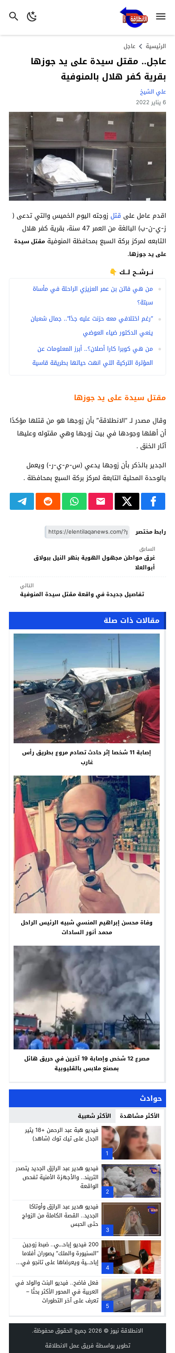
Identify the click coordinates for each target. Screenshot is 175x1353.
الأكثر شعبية (94, 1116)
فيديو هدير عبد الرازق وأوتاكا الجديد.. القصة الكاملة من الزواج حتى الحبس (60, 1215)
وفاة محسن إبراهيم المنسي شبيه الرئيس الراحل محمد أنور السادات (86, 927)
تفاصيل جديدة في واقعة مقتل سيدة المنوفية (82, 590)
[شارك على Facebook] (153, 501)
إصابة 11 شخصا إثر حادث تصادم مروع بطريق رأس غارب (86, 757)
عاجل (129, 46)
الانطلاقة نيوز (126, 1330)
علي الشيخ (153, 91)
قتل (115, 216)
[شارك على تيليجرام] (22, 501)
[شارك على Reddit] (48, 501)
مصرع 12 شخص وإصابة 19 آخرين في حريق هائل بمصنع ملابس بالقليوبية (87, 1063)
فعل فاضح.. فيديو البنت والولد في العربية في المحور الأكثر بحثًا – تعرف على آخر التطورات (57, 1291)
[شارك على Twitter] (127, 501)
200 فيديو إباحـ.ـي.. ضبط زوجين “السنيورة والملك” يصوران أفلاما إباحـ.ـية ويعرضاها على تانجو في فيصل (60, 1257)
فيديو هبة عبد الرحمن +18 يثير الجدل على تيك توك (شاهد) (62, 1134)
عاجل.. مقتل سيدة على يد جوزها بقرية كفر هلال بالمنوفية (98, 69)
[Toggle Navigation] (163, 17)
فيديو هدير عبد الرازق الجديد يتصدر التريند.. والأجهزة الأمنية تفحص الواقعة (57, 1177)
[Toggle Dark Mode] (32, 17)
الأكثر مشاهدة (140, 1116)
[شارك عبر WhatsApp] (74, 501)
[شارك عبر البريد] (100, 501)
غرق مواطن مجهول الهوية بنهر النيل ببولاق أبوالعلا (94, 558)
